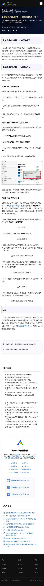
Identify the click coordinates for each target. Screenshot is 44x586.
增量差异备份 (26, 469)
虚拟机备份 (14, 472)
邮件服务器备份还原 (11, 458)
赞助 (37, 565)
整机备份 (14, 466)
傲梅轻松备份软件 (18, 480)
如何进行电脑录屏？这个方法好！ (17, 538)
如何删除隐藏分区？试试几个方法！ (17, 527)
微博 (37, 568)
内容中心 (13, 10)
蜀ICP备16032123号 (35, 580)
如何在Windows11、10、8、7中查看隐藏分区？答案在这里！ (20, 534)
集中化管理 (25, 472)
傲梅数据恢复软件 (18, 487)
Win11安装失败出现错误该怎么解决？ (18, 516)
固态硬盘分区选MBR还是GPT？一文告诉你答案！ (23, 424)
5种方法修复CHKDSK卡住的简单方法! (19, 380)
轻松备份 (4, 568)
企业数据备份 (17, 454)
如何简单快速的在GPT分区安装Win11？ (19, 541)
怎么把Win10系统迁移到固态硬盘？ (18, 410)
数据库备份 (14, 469)
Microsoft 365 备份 (29, 456)
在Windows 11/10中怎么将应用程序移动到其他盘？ (21, 545)
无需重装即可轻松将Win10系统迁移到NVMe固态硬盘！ (22, 413)
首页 (5, 10)
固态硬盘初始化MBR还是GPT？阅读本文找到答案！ (22, 403)
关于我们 (20, 565)
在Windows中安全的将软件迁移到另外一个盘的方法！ (22, 389)
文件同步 (25, 463)
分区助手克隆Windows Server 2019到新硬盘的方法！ (21, 520)
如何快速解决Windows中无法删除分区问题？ (20, 513)
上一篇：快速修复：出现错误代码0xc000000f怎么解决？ (19, 344)
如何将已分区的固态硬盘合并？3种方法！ (20, 407)
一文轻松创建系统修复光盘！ (15, 530)
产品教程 (20, 572)
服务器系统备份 (16, 456)
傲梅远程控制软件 (18, 494)
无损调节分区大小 (24, 326)
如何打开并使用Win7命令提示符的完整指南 (20, 524)
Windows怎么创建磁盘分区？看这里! (18, 385)
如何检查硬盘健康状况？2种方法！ (18, 377)
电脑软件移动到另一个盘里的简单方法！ (14, 12)
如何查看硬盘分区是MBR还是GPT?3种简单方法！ (23, 382)
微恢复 (3, 572)
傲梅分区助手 (15, 206)
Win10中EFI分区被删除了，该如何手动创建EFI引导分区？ (22, 418)
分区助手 (4, 565)
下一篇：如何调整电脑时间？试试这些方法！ (16, 349)
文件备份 (14, 463)
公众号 (38, 572)
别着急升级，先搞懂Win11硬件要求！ (19, 427)
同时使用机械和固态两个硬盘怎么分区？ (20, 392)
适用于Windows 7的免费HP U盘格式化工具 (20, 395)
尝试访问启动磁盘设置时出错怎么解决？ (20, 375)
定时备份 (25, 466)
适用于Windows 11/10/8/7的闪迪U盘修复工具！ (22, 421)
